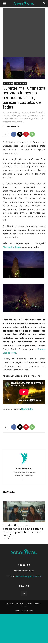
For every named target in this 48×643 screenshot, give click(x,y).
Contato (24, 606)
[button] (4, 3)
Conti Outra (27, 409)
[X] (20, 134)
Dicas (16, 83)
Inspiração (23, 83)
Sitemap (37, 603)
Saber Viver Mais (12, 127)
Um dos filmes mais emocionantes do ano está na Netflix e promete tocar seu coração (23, 530)
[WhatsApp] (32, 134)
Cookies (28, 603)
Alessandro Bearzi (12, 247)
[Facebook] (13, 134)
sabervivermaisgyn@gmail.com (28, 576)
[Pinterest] (26, 134)
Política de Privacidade (14, 603)
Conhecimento (8, 83)
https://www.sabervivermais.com (24, 472)
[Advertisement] (24, 32)
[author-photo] (24, 464)
